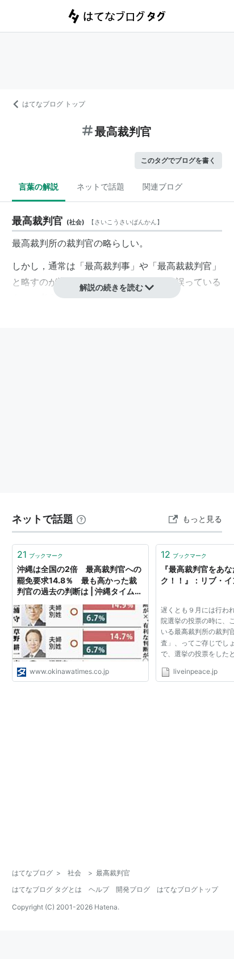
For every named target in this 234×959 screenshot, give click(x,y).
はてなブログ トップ (53, 104)
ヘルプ (99, 889)
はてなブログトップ (187, 889)
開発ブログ (133, 889)
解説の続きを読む (111, 287)
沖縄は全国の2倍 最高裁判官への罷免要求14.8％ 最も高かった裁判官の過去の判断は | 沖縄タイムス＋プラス (80, 581)
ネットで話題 (100, 186)
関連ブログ (162, 186)
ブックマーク (40, 554)
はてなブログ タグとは (47, 889)
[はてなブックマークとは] (81, 519)
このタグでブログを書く (178, 160)
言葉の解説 (38, 186)
